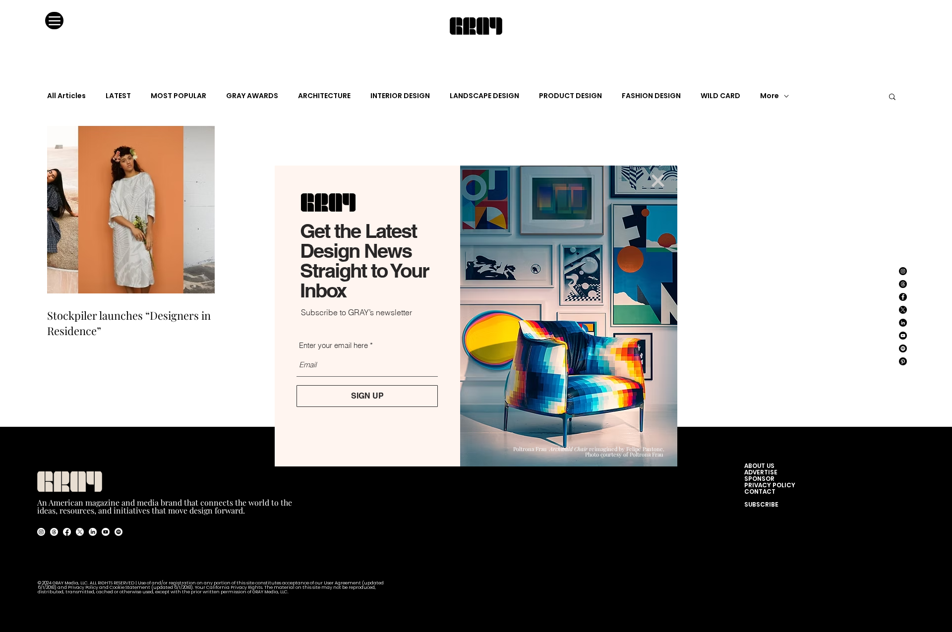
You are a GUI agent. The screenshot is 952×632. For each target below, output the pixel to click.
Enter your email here (333, 345)
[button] (658, 180)
